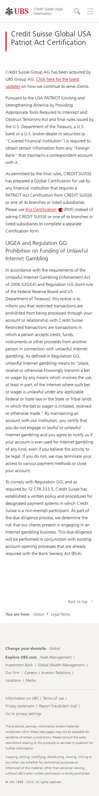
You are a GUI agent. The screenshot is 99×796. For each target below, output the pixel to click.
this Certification (41, 209)
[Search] (77, 11)
